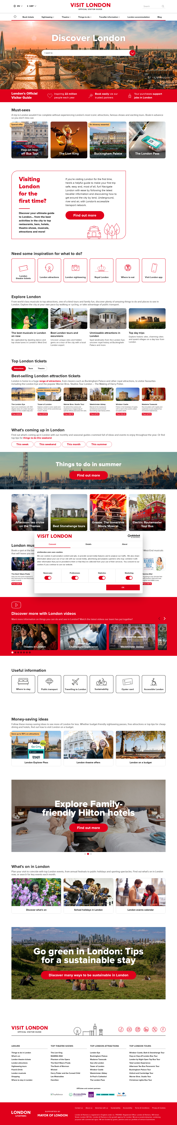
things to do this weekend (37, 438)
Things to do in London (21, 1052)
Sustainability (115, 1108)
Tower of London (97, 1066)
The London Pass (97, 1080)
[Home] (15, 17)
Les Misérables (57, 1076)
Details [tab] (89, 544)
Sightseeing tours (19, 1066)
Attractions (18, 368)
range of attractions (50, 381)
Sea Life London (97, 1063)
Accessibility (127, 1108)
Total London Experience (139, 1063)
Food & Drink (17, 1069)
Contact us (79, 1108)
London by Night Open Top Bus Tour (144, 1059)
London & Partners (20, 1114)
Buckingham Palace (98, 1056)
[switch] (75, 578)
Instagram (137, 1029)
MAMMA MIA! (57, 1056)
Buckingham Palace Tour (140, 1069)
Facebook (163, 1029)
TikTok (120, 1029)
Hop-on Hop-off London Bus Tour (143, 1056)
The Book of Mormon (60, 1066)
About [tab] (124, 544)
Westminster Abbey (98, 1073)
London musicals (18, 1073)
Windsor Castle (96, 1069)
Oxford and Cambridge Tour (141, 1073)
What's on (15, 1056)
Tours (30, 368)
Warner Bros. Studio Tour (140, 1076)
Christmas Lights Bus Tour (140, 1080)
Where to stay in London (21, 1080)
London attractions (19, 1063)
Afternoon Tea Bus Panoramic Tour (144, 1066)
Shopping (15, 1076)
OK (123, 587)
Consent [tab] (52, 544)
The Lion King (56, 1052)
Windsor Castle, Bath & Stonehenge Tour (146, 1052)
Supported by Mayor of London (53, 1114)
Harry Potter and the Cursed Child (65, 1073)
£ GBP (30, 6)
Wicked (54, 1069)
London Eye (95, 1052)
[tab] (19, 368)
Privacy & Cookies (159, 1108)
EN (18, 6)
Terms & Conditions (142, 1108)
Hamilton (55, 1080)
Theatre (41, 368)
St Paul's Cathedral (98, 1076)
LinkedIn (146, 1029)
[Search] (163, 5)
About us (89, 1108)
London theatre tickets (21, 1059)
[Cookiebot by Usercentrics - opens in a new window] (129, 536)
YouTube (129, 1029)
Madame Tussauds (98, 1059)
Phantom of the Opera (60, 1059)
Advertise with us (101, 1108)
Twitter (154, 1029)
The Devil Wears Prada (60, 1063)
